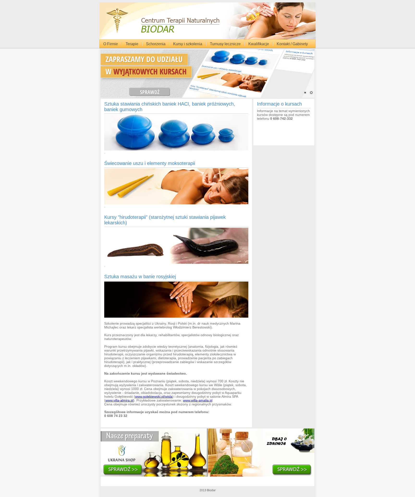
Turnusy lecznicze (225, 44)
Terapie (132, 44)
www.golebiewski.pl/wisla (153, 396)
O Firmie (110, 44)
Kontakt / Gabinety (292, 44)
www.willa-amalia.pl (197, 400)
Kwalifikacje (258, 44)
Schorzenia (155, 44)
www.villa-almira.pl (119, 400)
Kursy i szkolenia (187, 44)
